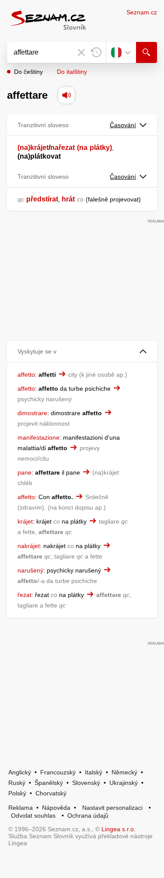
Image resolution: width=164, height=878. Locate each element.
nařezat (62, 147)
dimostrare (32, 413)
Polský (17, 793)
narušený (30, 570)
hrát (68, 199)
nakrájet (28, 545)
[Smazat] (81, 52)
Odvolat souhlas (33, 815)
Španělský (49, 782)
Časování (123, 124)
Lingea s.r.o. (118, 829)
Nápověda (56, 807)
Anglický (19, 772)
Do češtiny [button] (28, 71)
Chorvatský (50, 793)
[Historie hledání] (96, 52)
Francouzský (58, 772)
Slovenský (86, 782)
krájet (25, 521)
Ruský (16, 782)
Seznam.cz (141, 12)
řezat (24, 594)
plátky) (101, 147)
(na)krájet (33, 147)
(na (82, 147)
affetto (26, 374)
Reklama (20, 807)
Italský (93, 772)
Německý (124, 772)
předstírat (42, 199)
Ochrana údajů (87, 815)
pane (24, 472)
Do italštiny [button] (72, 71)
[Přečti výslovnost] (66, 95)
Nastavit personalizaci (112, 807)
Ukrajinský (123, 782)
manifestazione (38, 437)
